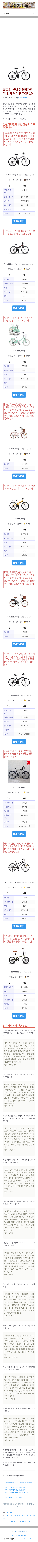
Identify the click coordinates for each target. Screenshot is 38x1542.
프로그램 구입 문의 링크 (19, 1536)
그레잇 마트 (9, 1512)
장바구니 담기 (19, 221)
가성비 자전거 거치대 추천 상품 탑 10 (18, 1521)
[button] (33, 13)
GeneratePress (29, 1539)
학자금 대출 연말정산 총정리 (14, 1497)
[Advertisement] (19, 41)
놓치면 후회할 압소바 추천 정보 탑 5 (16, 1487)
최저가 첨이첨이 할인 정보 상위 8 (16, 1490)
